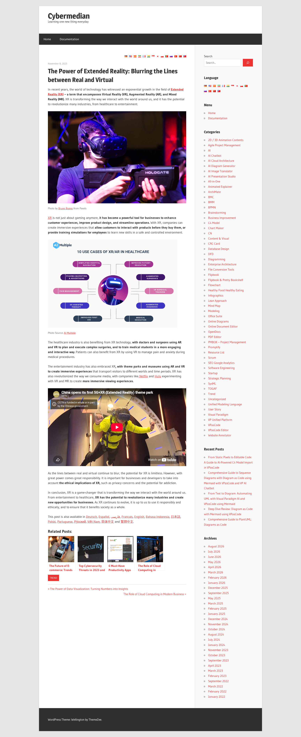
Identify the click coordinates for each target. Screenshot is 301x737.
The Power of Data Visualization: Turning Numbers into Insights (89, 589)
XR (50, 218)
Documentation (69, 39)
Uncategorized (217, 399)
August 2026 (216, 546)
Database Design (218, 249)
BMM (211, 202)
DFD (211, 254)
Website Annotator (219, 435)
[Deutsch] (126, 56)
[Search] (248, 63)
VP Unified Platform (220, 420)
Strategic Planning (219, 378)
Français (127, 517)
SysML (212, 383)
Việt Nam (93, 522)
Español (104, 517)
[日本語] (157, 56)
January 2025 (216, 613)
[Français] (144, 56)
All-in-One (214, 181)
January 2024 (216, 645)
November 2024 (218, 624)
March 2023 (215, 670)
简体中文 (107, 522)
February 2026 (217, 577)
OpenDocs (214, 331)
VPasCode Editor (218, 430)
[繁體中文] (184, 56)
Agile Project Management (224, 145)
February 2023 (217, 676)
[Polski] (162, 56)
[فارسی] (139, 56)
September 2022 (218, 681)
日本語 (175, 517)
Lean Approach (217, 300)
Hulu (158, 376)
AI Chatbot (214, 155)
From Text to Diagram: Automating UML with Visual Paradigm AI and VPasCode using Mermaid (228, 499)
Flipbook (213, 274)
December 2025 (218, 588)
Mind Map (214, 305)
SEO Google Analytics (221, 363)
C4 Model (214, 223)
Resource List (216, 352)
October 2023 (216, 655)
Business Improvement (222, 218)
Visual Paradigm (218, 414)
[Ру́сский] (171, 56)
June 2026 (214, 557)
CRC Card (214, 243)
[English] (130, 56)
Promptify (214, 347)
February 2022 (217, 691)
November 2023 (218, 650)
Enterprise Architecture (222, 264)
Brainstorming (217, 212)
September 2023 (218, 660)
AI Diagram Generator (221, 166)
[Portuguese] (166, 56)
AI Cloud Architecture (221, 160)
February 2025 (217, 608)
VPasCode (214, 425)
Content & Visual (218, 238)
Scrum (212, 357)
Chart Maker (216, 228)
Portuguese (65, 522)
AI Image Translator (220, 171)
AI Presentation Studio (222, 176)
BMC (211, 197)
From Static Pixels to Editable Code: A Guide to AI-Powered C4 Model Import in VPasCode (228, 462)
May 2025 (214, 598)
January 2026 (216, 582)
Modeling (213, 311)
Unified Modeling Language (225, 404)
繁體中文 (127, 522)
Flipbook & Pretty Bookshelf (225, 280)
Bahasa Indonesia (157, 517)
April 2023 (214, 665)
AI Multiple (70, 332)
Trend (53, 577)
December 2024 (218, 619)
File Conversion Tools (221, 269)
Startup (213, 373)
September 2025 (218, 593)
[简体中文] (180, 56)
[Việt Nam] (175, 56)
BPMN (212, 207)
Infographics (215, 295)
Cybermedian (69, 16)
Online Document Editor (223, 326)
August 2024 (216, 634)
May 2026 (214, 562)
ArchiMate (214, 192)
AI (209, 150)
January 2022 (216, 696)
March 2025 (215, 603)
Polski (52, 522)
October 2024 (216, 629)
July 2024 (214, 639)
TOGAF (212, 388)
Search (208, 56)
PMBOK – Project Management (227, 342)
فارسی (115, 517)
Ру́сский (80, 522)
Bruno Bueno (65, 208)
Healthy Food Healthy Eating (226, 290)
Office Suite (215, 316)
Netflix (143, 376)
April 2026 (214, 567)
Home (47, 39)
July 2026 (214, 551)
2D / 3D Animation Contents (225, 140)
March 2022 (215, 686)
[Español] (135, 56)
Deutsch (91, 517)
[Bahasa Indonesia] (153, 56)
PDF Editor (214, 337)
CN (210, 233)
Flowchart (214, 285)
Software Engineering (221, 368)
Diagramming (216, 259)
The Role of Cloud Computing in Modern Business (154, 594)
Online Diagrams (218, 321)
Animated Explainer (220, 186)
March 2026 (215, 572)
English (139, 517)
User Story (214, 409)
